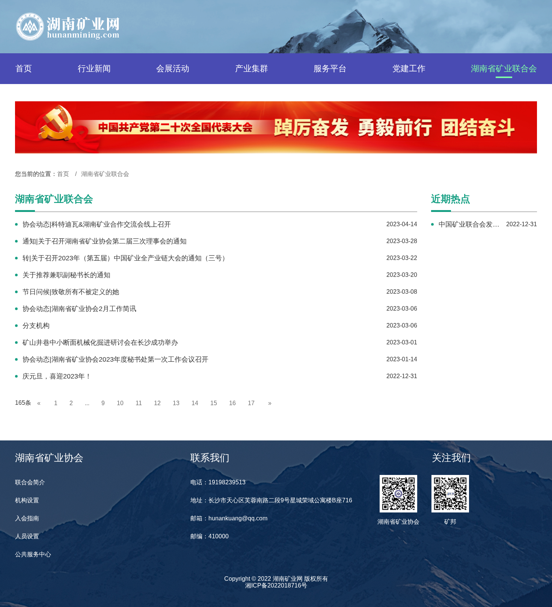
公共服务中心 (33, 554)
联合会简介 (30, 482)
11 (139, 403)
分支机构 (36, 325)
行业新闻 (94, 68)
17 (251, 403)
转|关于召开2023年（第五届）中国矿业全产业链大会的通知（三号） (126, 258)
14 (195, 403)
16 (232, 403)
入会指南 (27, 518)
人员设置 (27, 536)
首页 (23, 68)
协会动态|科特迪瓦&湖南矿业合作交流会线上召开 (97, 224)
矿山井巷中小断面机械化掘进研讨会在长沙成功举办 (100, 342)
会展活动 (172, 68)
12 (157, 403)
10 (120, 403)
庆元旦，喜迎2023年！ (57, 376)
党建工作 (408, 68)
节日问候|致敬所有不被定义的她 (71, 292)
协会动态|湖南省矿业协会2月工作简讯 (79, 309)
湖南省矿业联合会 (504, 68)
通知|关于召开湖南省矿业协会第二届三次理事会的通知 (105, 241)
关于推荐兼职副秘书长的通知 (66, 275)
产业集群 (251, 68)
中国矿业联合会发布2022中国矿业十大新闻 (469, 224)
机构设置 (27, 500)
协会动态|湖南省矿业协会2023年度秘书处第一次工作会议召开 (115, 359)
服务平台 (330, 68)
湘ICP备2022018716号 (276, 585)
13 (176, 403)
